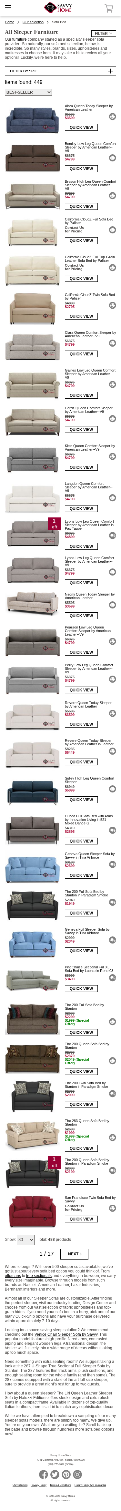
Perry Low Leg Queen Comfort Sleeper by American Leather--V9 (89, 668)
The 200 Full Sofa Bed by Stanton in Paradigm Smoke (86, 893)
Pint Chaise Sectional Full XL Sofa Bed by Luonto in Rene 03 (89, 969)
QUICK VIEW (81, 127)
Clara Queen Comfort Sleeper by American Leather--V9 (90, 334)
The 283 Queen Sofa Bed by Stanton (87, 1122)
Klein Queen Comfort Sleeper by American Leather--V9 (90, 447)
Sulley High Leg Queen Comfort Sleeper (89, 780)
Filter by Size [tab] (23, 71)
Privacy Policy (38, 1485)
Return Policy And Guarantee (90, 1485)
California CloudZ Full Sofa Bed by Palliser (89, 221)
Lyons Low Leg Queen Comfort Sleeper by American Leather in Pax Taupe (89, 524)
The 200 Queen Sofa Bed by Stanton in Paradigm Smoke (87, 1161)
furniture (19, 39)
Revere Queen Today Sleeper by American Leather (88, 704)
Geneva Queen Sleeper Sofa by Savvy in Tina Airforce (90, 855)
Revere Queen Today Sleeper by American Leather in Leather (89, 742)
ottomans (13, 1275)
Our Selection (20, 1485)
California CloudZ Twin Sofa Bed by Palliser (90, 296)
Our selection (33, 22)
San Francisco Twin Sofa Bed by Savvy (90, 1199)
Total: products (54, 1239)
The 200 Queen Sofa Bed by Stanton (87, 1045)
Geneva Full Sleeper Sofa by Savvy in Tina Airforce (87, 931)
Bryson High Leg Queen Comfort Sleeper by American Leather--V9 (90, 184)
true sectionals (39, 1275)
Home (9, 22)
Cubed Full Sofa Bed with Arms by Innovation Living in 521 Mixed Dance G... (89, 819)
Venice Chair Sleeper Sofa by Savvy (66, 1334)
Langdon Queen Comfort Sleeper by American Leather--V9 (89, 487)
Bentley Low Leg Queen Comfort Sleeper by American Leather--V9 (90, 147)
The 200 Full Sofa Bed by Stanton (84, 1006)
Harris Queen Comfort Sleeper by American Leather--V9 (89, 409)
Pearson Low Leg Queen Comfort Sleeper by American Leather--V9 (88, 630)
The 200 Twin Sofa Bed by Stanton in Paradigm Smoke (86, 1084)
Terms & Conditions (60, 1485)
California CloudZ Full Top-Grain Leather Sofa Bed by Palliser (90, 258)
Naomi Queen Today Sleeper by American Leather (90, 596)
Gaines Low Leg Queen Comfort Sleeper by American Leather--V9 (90, 373)
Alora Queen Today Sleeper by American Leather (89, 107)
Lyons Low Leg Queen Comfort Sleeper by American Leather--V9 (89, 561)
